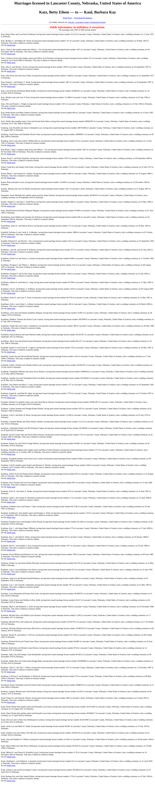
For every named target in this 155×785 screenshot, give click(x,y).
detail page (11, 45)
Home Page (67, 18)
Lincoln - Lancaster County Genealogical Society (87, 22)
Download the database (83, 18)
